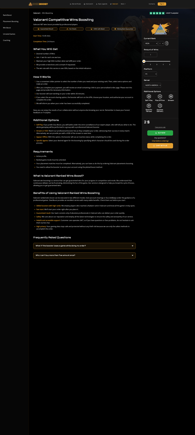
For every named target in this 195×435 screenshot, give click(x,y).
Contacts (152, 4)
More (122, 4)
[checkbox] (149, 97)
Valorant (115, 4)
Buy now (161, 133)
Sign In (162, 4)
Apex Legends (102, 4)
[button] (84, 246)
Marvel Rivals (76, 4)
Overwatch (89, 4)
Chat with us (161, 145)
